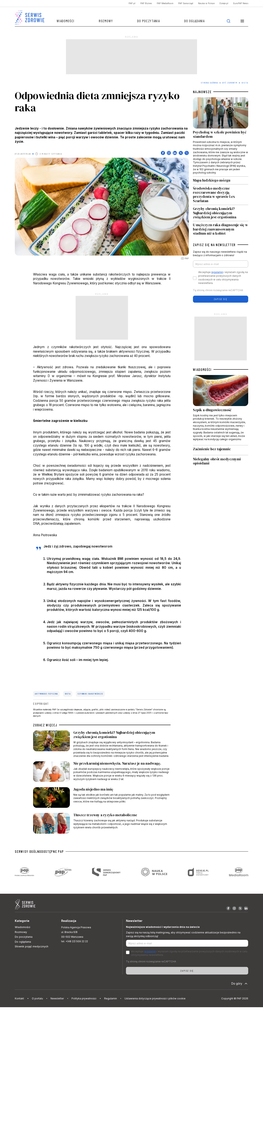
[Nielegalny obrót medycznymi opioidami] (220, 461)
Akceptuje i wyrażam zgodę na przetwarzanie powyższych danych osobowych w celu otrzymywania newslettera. (223, 278)
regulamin (217, 272)
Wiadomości (65, 21)
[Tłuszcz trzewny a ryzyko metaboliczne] (101, 824)
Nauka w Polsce (206, 3)
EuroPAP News (240, 3)
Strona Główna (209, 82)
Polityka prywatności (84, 998)
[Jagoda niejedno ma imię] (101, 798)
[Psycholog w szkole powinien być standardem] (220, 136)
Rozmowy (106, 21)
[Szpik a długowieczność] (220, 410)
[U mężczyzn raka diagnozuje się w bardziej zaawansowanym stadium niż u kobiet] (220, 228)
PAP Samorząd (185, 3)
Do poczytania (148, 21)
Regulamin (110, 998)
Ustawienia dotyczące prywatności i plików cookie (155, 998)
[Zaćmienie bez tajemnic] (220, 450)
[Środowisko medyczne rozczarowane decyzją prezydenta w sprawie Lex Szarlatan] (220, 194)
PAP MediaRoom (165, 3)
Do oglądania (194, 21)
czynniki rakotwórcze (90, 694)
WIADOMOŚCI (202, 369)
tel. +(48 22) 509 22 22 (74, 941)
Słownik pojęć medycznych (31, 946)
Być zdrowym (230, 82)
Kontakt (19, 998)
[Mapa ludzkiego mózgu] (220, 180)
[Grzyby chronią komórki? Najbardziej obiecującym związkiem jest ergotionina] (101, 744)
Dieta (245, 82)
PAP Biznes (146, 3)
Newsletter (57, 998)
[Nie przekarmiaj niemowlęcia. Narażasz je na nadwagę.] (101, 772)
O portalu (37, 998)
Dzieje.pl (223, 3)
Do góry (236, 983)
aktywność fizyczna (46, 694)
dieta (68, 694)
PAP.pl (132, 3)
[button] (242, 21)
